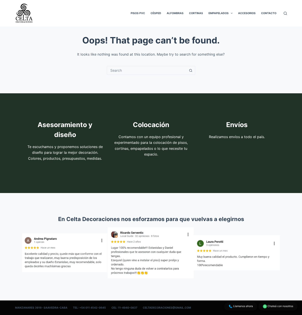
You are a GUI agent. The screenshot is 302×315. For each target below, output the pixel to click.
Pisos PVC (138, 13)
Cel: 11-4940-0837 (124, 307)
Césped (156, 13)
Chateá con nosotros (280, 306)
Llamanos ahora (243, 306)
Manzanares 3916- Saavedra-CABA (41, 307)
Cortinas (196, 13)
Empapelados (218, 13)
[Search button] (191, 70)
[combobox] (147, 70)
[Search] (285, 13)
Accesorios (247, 13)
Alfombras (175, 13)
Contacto (268, 13)
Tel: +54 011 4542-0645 (89, 307)
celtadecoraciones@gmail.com (167, 307)
